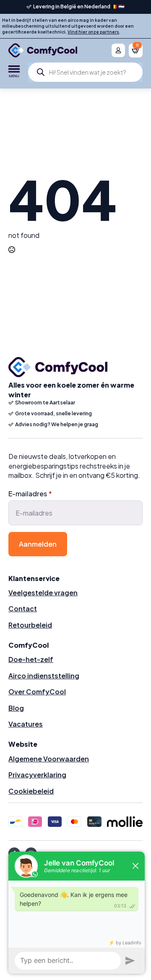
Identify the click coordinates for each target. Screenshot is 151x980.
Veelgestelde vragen (43, 592)
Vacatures (25, 723)
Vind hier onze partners (93, 31)
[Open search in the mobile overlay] (85, 72)
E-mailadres (30, 493)
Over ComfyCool (37, 691)
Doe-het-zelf (30, 659)
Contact (22, 608)
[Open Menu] (14, 72)
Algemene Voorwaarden (48, 758)
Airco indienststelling (43, 675)
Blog (16, 708)
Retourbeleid (30, 624)
